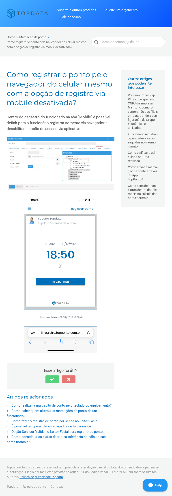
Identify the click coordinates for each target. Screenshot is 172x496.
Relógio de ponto (34, 486)
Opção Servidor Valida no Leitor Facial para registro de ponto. (57, 432)
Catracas (57, 486)
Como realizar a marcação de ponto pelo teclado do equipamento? (61, 405)
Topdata (12, 486)
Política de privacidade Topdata (41, 477)
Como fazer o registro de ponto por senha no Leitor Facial (54, 421)
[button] (52, 379)
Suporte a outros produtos (76, 10)
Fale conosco (70, 17)
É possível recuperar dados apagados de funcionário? (51, 426)
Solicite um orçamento (120, 10)
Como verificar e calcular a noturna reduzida (142, 156)
